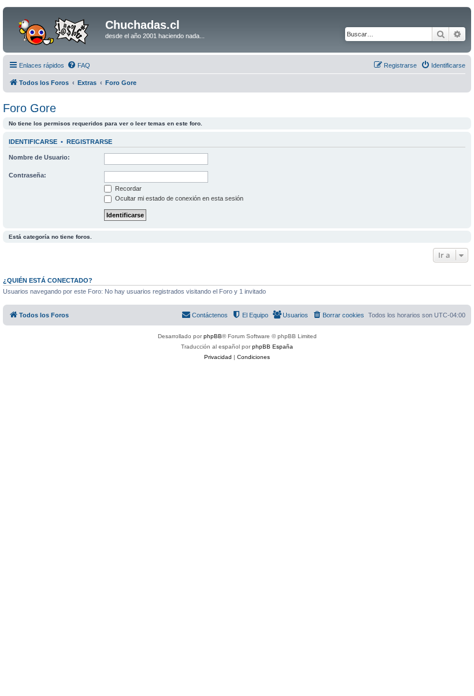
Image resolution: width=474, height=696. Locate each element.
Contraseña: (27, 175)
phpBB (212, 336)
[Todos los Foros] (55, 28)
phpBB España (272, 346)
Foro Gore (29, 108)
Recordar (127, 188)
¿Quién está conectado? (47, 280)
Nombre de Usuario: (39, 157)
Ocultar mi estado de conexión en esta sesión (178, 198)
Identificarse (33, 141)
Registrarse (89, 141)
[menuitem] (78, 65)
